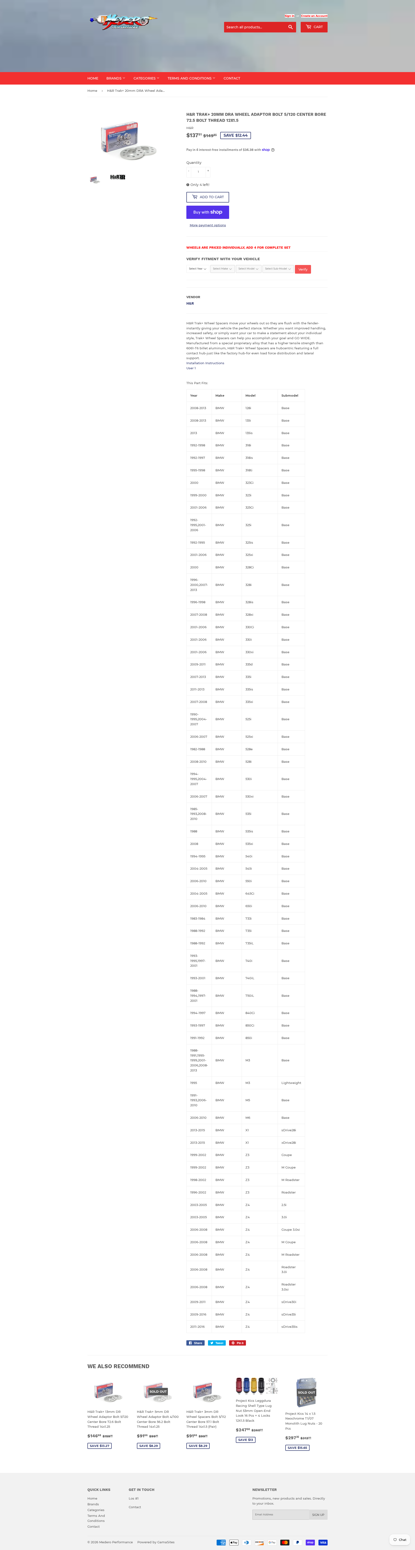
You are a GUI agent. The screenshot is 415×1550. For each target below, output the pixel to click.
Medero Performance (116, 1542)
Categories (145, 78)
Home (92, 78)
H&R (190, 303)
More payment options (208, 225)
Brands (114, 78)
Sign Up (318, 1515)
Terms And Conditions (190, 78)
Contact (232, 78)
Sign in (289, 16)
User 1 (191, 368)
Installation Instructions (205, 363)
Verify (303, 269)
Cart (318, 27)
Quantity (193, 162)
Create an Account (314, 16)
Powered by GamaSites (156, 1542)
